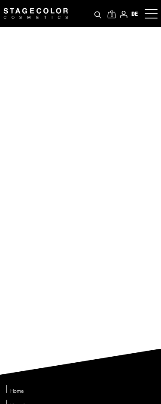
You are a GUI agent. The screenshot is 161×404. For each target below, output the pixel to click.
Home (17, 390)
